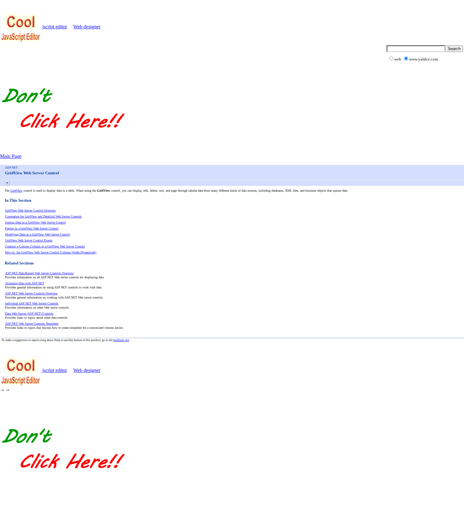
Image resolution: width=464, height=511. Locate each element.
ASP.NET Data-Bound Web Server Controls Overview (39, 273)
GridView (16, 190)
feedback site (121, 340)
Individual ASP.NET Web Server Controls (31, 303)
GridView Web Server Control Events (28, 240)
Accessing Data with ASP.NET (24, 283)
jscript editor (54, 26)
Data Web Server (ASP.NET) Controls (29, 313)
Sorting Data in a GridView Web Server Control (35, 222)
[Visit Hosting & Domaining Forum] (63, 134)
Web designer (86, 26)
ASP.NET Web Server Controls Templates (31, 323)
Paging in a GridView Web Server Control (31, 228)
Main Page (10, 156)
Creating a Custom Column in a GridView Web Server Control (45, 246)
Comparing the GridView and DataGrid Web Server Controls (43, 216)
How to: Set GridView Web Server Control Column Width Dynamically (51, 252)
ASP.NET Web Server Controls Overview (31, 293)
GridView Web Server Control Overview (30, 210)
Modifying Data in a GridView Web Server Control (37, 234)
